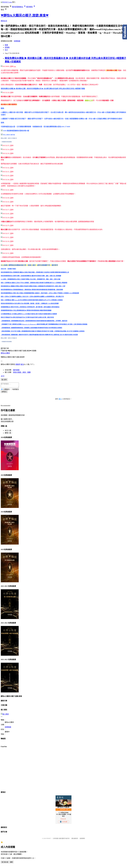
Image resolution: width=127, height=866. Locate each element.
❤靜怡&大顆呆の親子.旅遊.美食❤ (25, 15)
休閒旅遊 (17, 41)
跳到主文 (4, 21)
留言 (22, 364)
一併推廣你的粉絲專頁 (6, 141)
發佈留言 (4, 391)
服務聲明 (82, 838)
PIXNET (48, 838)
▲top (2, 376)
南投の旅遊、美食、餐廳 (22, 372)
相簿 (6, 45)
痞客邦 (17, 364)
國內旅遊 (16, 370)
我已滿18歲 (5, 862)
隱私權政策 (74, 838)
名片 (6, 50)
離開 (11, 862)
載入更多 (4, 379)
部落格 (7, 47)
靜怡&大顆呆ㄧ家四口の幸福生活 (9, 138)
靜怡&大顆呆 (5, 353)
